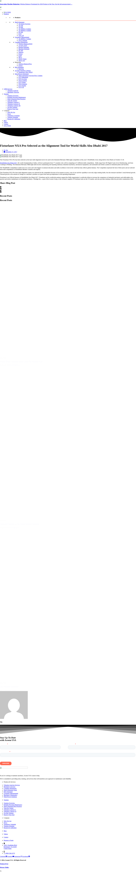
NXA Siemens (23, 84)
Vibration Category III (13, 105)
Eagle (20, 55)
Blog (5, 120)
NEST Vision (22, 59)
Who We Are (11, 112)
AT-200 (21, 27)
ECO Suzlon (22, 85)
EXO (20, 34)
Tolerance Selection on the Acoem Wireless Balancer (19, 524)
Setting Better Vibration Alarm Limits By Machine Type (21, 361)
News (9, 114)
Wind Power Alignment (22, 74)
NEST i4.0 (22, 60)
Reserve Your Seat (12, 109)
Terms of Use (4, 864)
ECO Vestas (22, 82)
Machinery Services (13, 92)
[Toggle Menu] (0, 9)
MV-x (20, 57)
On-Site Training (12, 107)
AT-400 (25, 30)
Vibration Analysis (12, 90)
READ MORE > (15, 365)
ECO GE (21, 87)
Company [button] (6, 110)
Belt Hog (21, 69)
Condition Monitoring (21, 42)
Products (6, 14)
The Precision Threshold (9, 687)
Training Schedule (12, 117)
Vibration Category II (13, 104)
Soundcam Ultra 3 (26, 72)
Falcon (20, 54)
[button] (68, 187)
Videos (6, 122)
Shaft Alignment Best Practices (16, 99)
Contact (6, 124)
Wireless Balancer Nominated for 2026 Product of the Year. (36, 4)
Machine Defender (24, 49)
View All (21, 35)
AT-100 (21, 25)
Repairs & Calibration (13, 119)
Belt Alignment (19, 67)
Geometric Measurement (22, 37)
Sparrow (21, 52)
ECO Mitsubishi (23, 77)
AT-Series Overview (24, 24)
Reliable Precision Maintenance (16, 97)
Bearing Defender (24, 47)
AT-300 (25, 29)
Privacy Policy (4, 867)
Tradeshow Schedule (13, 115)
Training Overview (13, 95)
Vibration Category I (13, 102)
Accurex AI (23, 45)
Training (6, 94)
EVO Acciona (23, 79)
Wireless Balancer (25, 44)
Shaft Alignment (19, 22)
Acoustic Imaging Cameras (23, 70)
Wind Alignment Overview (30, 75)
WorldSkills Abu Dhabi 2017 (8, 163)
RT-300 (21, 32)
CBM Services (8, 89)
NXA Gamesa (23, 80)
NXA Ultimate (23, 40)
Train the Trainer (12, 100)
